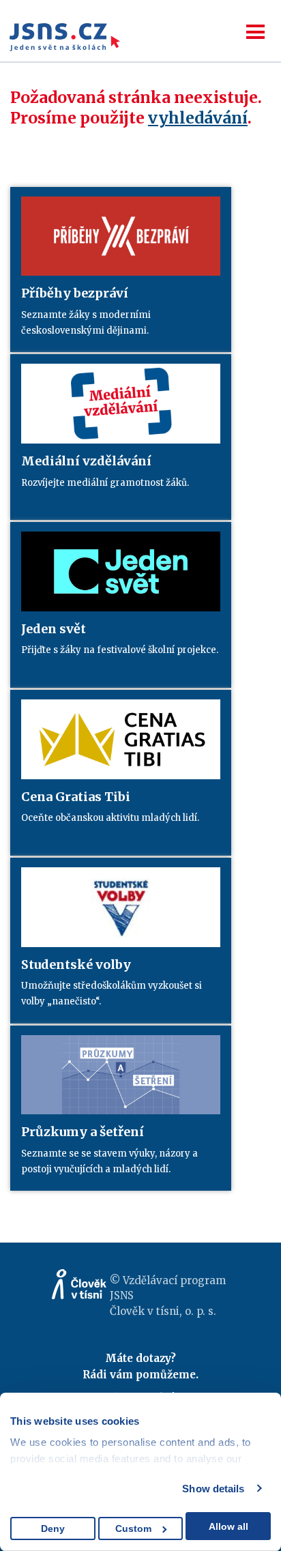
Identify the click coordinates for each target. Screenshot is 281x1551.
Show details (213, 1488)
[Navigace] (255, 31)
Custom (133, 1528)
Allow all (228, 1526)
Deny (53, 1528)
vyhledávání (198, 118)
